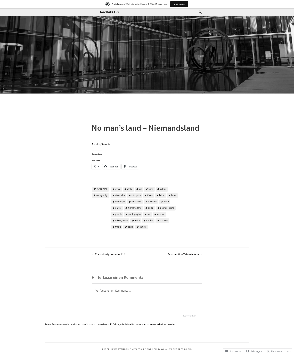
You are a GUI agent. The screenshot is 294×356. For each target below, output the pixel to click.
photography (134, 214)
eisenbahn (120, 195)
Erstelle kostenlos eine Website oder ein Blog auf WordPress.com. (147, 349)
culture (163, 189)
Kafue (149, 195)
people (118, 214)
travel (130, 226)
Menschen (152, 201)
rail (149, 214)
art (140, 189)
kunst (173, 195)
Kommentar (189, 315)
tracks (118, 226)
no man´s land (167, 207)
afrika (129, 189)
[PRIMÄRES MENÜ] (94, 12)
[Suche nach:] (199, 12)
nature (118, 207)
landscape (120, 201)
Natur (166, 201)
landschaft (136, 201)
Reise (137, 220)
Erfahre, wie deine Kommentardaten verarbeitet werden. (143, 324)
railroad (161, 214)
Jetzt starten (179, 4)
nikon (150, 207)
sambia (149, 220)
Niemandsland (134, 207)
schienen (164, 220)
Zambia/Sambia (101, 144)
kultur (162, 195)
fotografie (136, 195)
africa (117, 189)
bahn (151, 189)
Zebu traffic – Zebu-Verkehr (185, 254)
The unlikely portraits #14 (108, 254)
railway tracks (121, 220)
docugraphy (109, 12)
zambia (143, 226)
